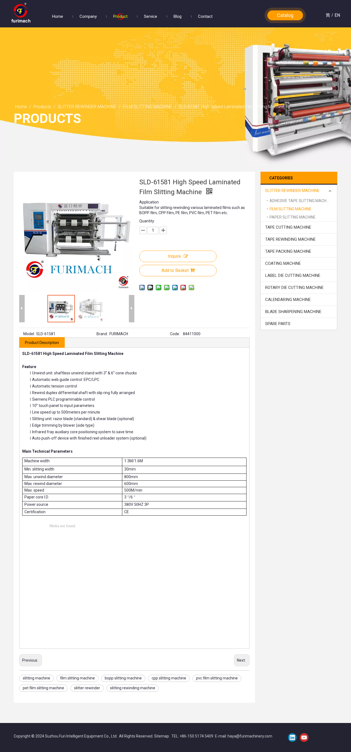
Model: (29, 334)
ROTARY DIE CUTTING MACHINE (294, 287)
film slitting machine (77, 678)
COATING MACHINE (283, 263)
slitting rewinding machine (132, 688)
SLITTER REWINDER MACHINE (292, 190)
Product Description (42, 342)
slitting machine (36, 678)
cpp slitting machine (169, 678)
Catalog (285, 15)
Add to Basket (175, 270)
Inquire (174, 256)
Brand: (102, 334)
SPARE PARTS (277, 323)
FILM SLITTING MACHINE (291, 209)
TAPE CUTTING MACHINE (288, 227)
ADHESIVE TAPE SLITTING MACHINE (301, 201)
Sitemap (161, 736)
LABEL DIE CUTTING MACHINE (292, 275)
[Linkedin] (292, 737)
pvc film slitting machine (217, 678)
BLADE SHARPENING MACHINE (293, 311)
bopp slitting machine (123, 678)
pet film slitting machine (43, 688)
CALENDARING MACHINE (288, 299)
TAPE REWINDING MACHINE (290, 239)
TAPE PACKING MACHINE (288, 251)
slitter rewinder (87, 688)
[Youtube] (304, 737)
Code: (175, 334)
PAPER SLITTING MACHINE (293, 217)
